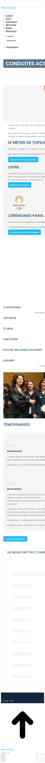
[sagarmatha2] (21, 665)
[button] (21, 11)
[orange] (21, 585)
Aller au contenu (8, 7)
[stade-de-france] (21, 653)
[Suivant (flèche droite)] (4, 757)
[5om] (21, 642)
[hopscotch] (21, 619)
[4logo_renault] (21, 608)
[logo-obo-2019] (21, 597)
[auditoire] (21, 631)
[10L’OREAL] (21, 676)
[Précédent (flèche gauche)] (2, 757)
